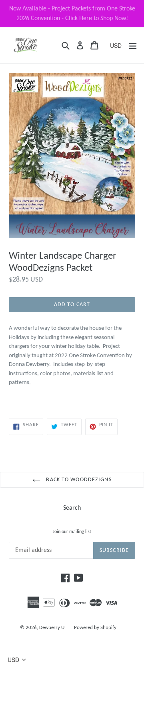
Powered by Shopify (95, 627)
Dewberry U (51, 627)
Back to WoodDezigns (77, 480)
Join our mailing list (72, 531)
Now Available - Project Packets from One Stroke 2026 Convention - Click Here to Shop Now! (72, 14)
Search (72, 508)
